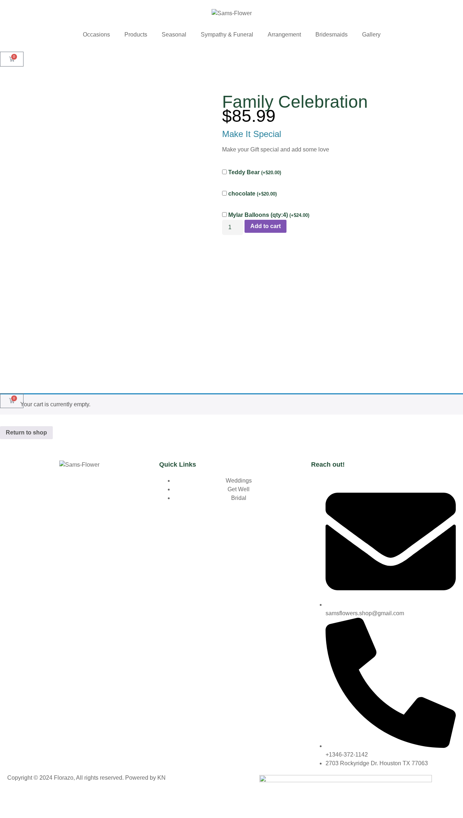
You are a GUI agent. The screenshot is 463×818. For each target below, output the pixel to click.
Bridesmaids (331, 34)
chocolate (252, 193)
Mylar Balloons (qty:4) (268, 215)
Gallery (371, 34)
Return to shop (26, 432)
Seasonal (174, 34)
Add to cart (265, 226)
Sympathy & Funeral (227, 34)
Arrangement (284, 34)
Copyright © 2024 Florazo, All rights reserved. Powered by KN (86, 778)
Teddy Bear (254, 172)
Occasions (96, 34)
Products (135, 34)
